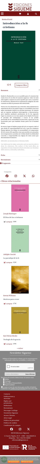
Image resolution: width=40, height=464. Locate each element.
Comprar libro (21, 85)
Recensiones (8, 408)
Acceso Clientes (9, 415)
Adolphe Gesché (9, 254)
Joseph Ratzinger (10, 214)
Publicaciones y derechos (9, 397)
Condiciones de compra (12, 425)
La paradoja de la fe (11, 258)
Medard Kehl (7, 19)
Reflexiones (8, 405)
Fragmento (6, 163)
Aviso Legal (8, 418)
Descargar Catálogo (10, 410)
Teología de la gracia (11, 339)
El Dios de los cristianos (13, 217)
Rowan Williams (9, 295)
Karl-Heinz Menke (10, 336)
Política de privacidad (11, 420)
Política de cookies (10, 423)
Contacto (7, 394)
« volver (20, 348)
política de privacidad (18, 389)
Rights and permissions (8, 402)
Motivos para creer (11, 299)
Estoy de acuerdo (14, 461)
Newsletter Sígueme (11, 413)
